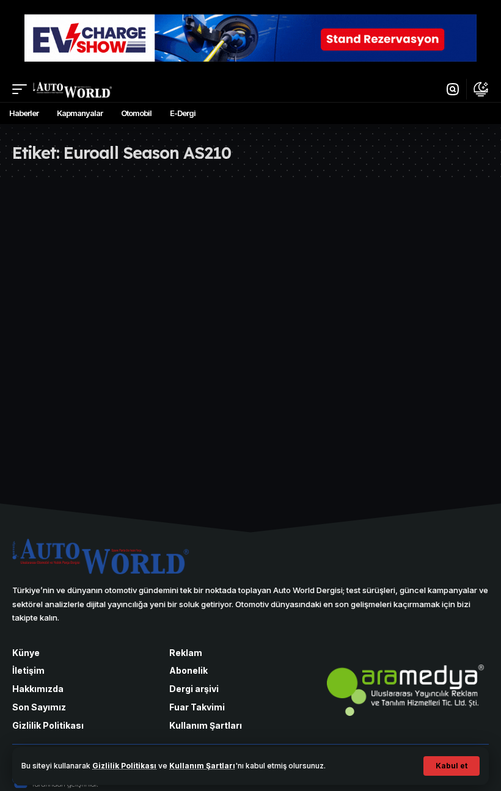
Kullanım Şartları (202, 765)
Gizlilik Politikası (124, 765)
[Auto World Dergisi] (72, 89)
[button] (451, 766)
